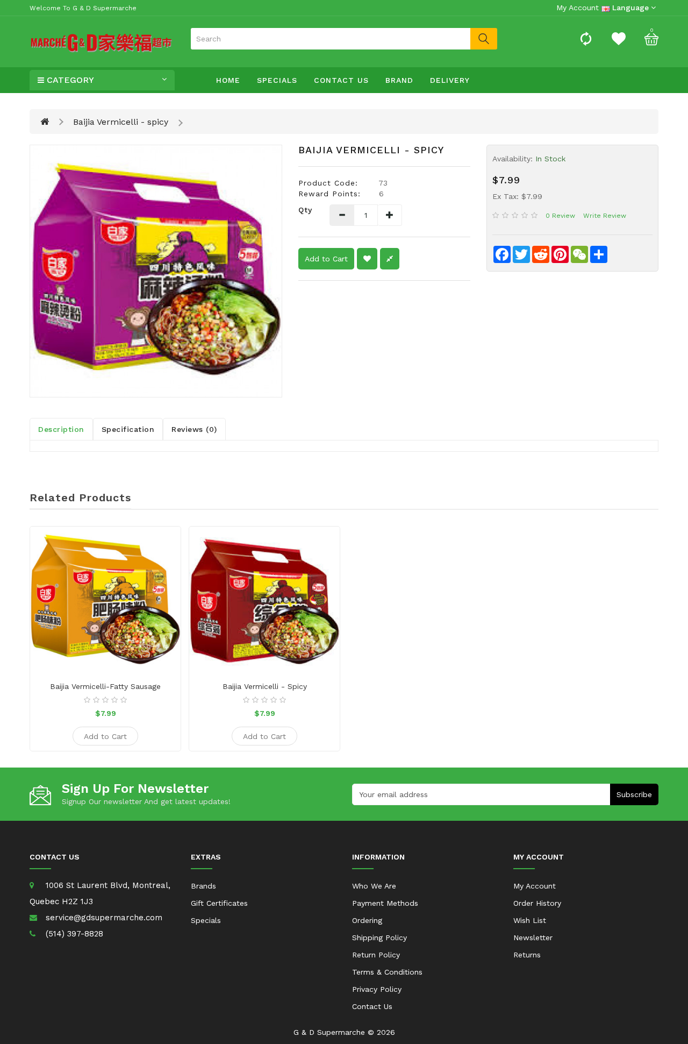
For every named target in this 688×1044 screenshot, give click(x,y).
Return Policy (376, 954)
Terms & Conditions (387, 972)
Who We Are (374, 886)
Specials (277, 80)
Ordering (367, 920)
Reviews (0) (194, 429)
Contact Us (341, 80)
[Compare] (586, 38)
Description (61, 429)
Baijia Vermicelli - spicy (120, 122)
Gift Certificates (219, 903)
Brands (203, 886)
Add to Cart (326, 258)
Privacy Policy (377, 989)
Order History (537, 903)
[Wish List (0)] (619, 38)
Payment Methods (385, 903)
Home (228, 80)
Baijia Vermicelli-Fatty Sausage (105, 686)
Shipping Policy (379, 937)
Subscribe (634, 794)
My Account (534, 886)
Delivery (450, 80)
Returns (527, 954)
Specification (128, 429)
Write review (604, 215)
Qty (305, 209)
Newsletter (533, 937)
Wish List (529, 920)
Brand (399, 80)
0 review (560, 215)
